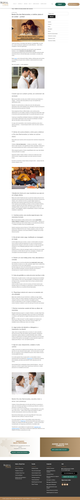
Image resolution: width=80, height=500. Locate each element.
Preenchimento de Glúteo (52, 490)
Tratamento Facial (51, 38)
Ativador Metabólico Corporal (51, 471)
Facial (49, 26)
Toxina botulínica (35, 479)
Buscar (51, 16)
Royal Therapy (35, 484)
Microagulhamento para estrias (52, 487)
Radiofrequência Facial (37, 482)
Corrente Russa (50, 474)
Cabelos (49, 21)
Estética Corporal (50, 468)
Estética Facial (35, 468)
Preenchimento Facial (36, 475)
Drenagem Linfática (51, 480)
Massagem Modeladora (52, 482)
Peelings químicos (36, 477)
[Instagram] (63, 485)
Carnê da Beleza (18, 475)
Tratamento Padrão (51, 40)
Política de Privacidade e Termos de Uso (20, 478)
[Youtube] (67, 485)
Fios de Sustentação (36, 470)
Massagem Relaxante (51, 484)
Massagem (50, 28)
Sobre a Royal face (19, 468)
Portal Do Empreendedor (53, 33)
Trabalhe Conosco (19, 470)
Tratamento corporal (52, 35)
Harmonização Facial (36, 473)
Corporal (49, 24)
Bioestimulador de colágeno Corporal (53, 477)
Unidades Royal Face (19, 473)
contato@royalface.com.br (35, 498)
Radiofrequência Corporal (52, 492)
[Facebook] (65, 485)
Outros (49, 31)
